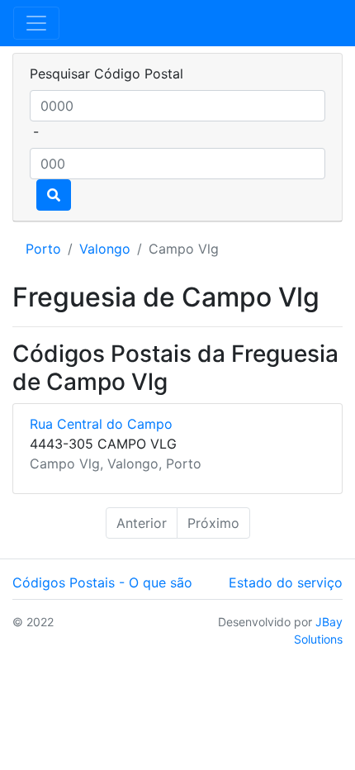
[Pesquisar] (53, 195)
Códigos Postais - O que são (102, 582)
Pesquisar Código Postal (106, 73)
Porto (43, 248)
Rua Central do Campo (101, 424)
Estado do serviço (286, 582)
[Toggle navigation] (36, 23)
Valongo (104, 248)
